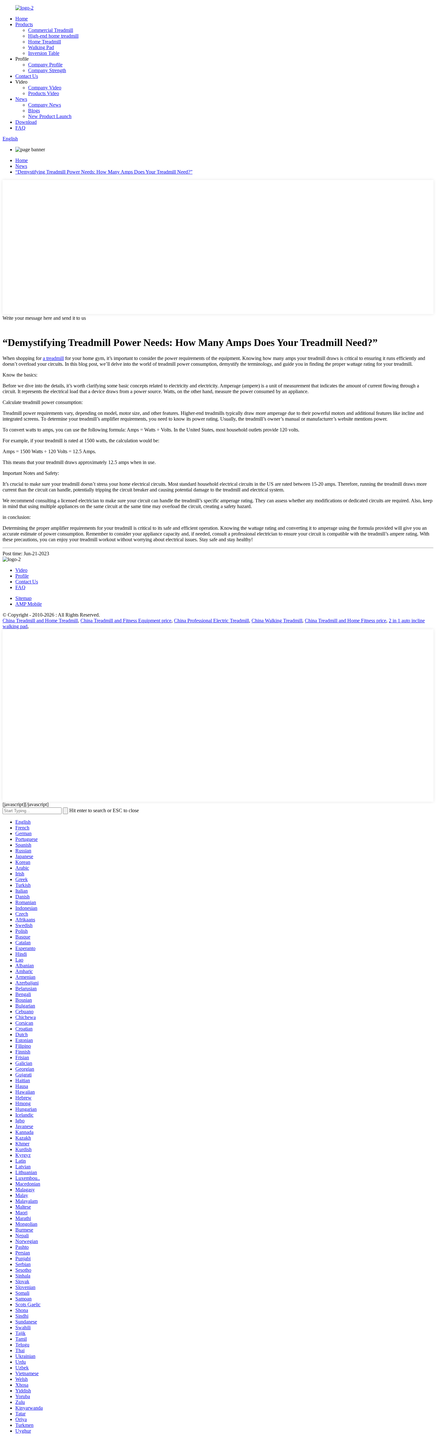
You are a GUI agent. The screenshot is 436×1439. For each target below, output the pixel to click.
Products (24, 24)
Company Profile (45, 64)
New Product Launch (49, 116)
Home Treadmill (44, 41)
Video (21, 570)
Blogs (34, 110)
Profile (22, 576)
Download (26, 122)
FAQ (20, 128)
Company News (44, 105)
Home (21, 18)
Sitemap (23, 598)
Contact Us (26, 76)
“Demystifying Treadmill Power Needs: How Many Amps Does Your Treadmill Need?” (103, 172)
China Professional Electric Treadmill (211, 620)
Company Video (44, 87)
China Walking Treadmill (277, 620)
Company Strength (47, 70)
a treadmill (53, 358)
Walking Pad (41, 47)
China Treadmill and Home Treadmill (40, 620)
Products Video (43, 93)
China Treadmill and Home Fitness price (345, 620)
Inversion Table (43, 53)
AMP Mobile (28, 604)
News (21, 99)
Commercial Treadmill (50, 30)
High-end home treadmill (53, 36)
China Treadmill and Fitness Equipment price (125, 620)
